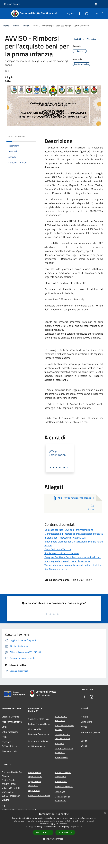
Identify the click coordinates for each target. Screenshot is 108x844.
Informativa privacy (64, 786)
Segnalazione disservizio (34, 783)
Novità (16, 25)
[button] (54, 839)
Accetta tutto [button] (43, 832)
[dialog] (54, 827)
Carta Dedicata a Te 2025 (57, 549)
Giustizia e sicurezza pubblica (64, 727)
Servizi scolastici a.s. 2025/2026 (61, 553)
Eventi (84, 745)
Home (6, 25)
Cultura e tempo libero (39, 724)
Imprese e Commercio (38, 734)
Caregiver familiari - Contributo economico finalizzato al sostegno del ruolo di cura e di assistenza (72, 559)
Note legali (60, 791)
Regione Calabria (12, 4)
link (81, 826)
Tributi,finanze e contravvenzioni (62, 736)
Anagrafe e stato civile (39, 719)
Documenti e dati (10, 751)
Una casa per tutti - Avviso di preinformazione (68, 530)
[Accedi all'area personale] (96, 4)
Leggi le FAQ (34, 790)
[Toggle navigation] (5, 13)
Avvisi (26, 25)
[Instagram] (85, 13)
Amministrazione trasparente (63, 774)
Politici (5, 737)
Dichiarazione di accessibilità (62, 798)
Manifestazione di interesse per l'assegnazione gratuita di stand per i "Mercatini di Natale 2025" (73, 536)
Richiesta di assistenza (39, 795)
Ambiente (59, 743)
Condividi (78, 38)
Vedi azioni (92, 38)
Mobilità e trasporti (37, 746)
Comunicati (86, 721)
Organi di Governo (10, 716)
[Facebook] (78, 13)
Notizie (84, 716)
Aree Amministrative (12, 721)
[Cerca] (102, 13)
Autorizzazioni (61, 757)
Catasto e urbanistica (38, 741)
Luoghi (84, 740)
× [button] (105, 813)
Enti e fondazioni (10, 732)
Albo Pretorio (61, 781)
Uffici (4, 726)
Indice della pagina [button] (16, 136)
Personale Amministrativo (9, 744)
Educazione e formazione (61, 718)
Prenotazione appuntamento (35, 774)
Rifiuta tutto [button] (65, 832)
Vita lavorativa (35, 729)
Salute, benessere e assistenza (64, 750)
